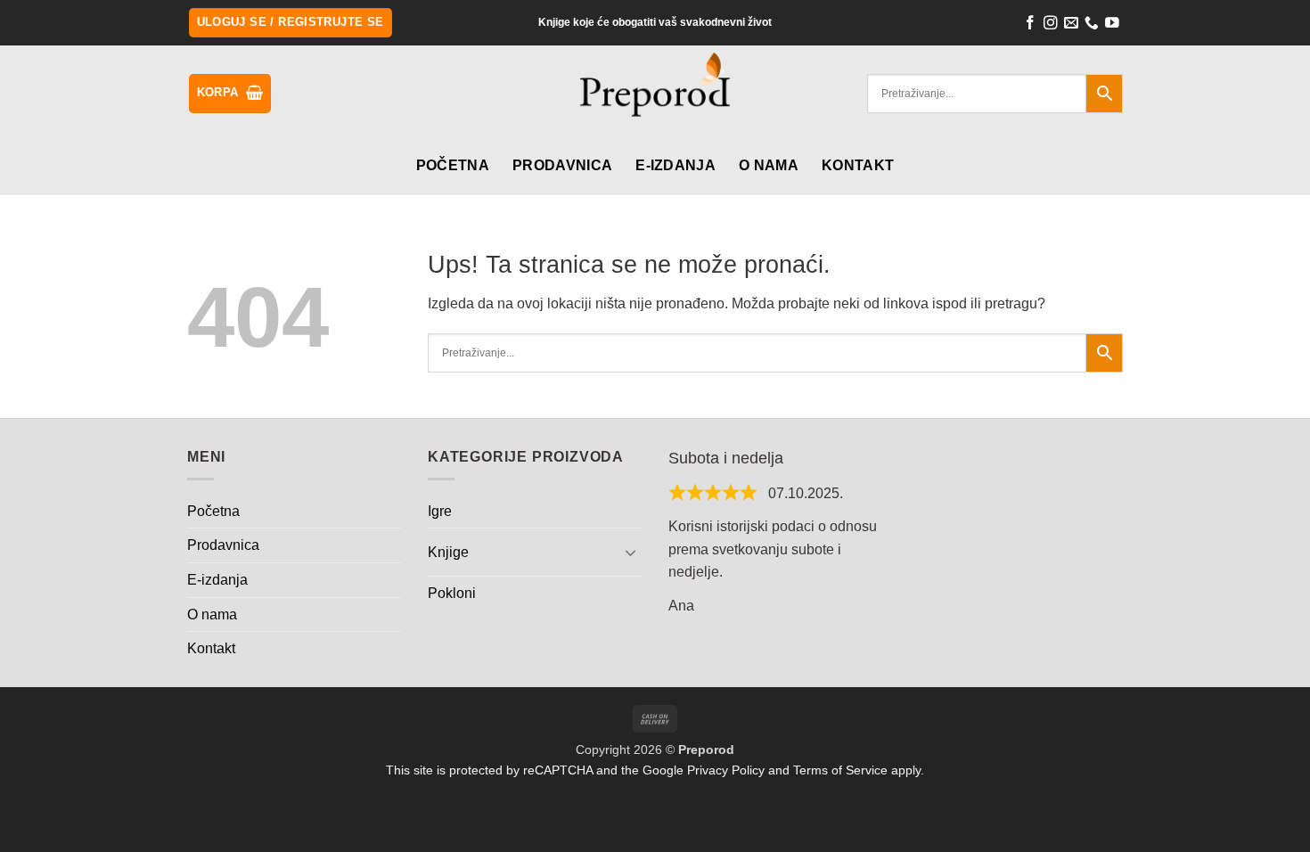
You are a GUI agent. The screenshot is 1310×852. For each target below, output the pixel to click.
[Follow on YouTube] (1112, 25)
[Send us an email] (1071, 25)
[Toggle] (631, 551)
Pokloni (452, 593)
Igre (440, 511)
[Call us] (1092, 25)
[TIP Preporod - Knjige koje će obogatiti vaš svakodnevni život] (655, 95)
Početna (452, 165)
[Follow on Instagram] (1051, 25)
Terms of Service (840, 770)
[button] (290, 22)
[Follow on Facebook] (1030, 25)
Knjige (448, 552)
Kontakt (858, 165)
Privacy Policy (726, 770)
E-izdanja (675, 165)
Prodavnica (562, 165)
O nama (768, 165)
